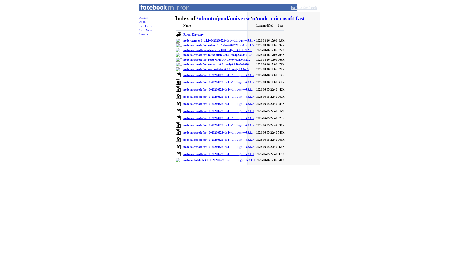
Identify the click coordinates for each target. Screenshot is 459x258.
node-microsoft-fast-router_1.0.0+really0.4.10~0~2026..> (217, 64)
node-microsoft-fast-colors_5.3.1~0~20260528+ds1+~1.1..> (218, 45)
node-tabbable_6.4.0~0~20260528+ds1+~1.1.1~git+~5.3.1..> (219, 160)
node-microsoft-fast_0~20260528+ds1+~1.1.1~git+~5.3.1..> (218, 75)
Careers (143, 33)
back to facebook (304, 8)
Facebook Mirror (160, 13)
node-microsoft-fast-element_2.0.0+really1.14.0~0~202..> (217, 50)
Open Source (146, 29)
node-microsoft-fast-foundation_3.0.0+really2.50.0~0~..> (217, 55)
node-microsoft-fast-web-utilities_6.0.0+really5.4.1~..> (216, 69)
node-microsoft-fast (281, 18)
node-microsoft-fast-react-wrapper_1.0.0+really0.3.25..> (217, 59)
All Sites (143, 17)
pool (223, 18)
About (142, 21)
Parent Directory (193, 34)
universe (240, 18)
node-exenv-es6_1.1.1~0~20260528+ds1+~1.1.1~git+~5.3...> (219, 40)
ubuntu (207, 18)
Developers (145, 25)
